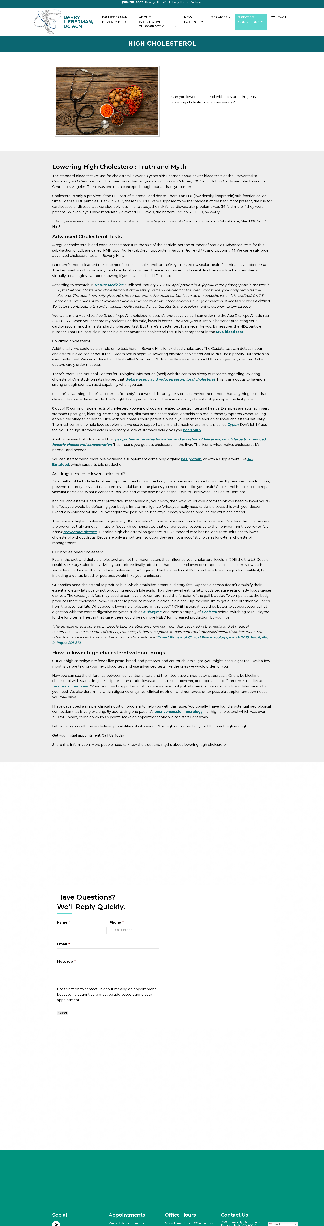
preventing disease (80, 532)
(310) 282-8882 (132, 2)
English (276, 1224)
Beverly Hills (153, 2)
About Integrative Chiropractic (151, 21)
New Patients (192, 19)
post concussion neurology (178, 712)
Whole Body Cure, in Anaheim (182, 2)
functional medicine (70, 686)
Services (219, 17)
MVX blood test (229, 332)
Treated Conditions (249, 19)
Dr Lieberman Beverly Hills (115, 19)
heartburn (192, 430)
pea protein (191, 459)
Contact (279, 17)
